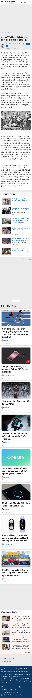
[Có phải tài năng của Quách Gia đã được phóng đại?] (6, 210)
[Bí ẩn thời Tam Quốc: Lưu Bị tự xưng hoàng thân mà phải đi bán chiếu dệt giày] (6, 241)
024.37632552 (13, 689)
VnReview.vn (14, 692)
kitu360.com (12, 658)
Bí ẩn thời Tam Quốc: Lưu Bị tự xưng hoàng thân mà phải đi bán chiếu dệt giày (20, 239)
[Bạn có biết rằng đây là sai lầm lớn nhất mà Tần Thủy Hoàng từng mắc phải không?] (6, 251)
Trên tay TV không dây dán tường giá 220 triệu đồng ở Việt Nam (20, 632)
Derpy (15, 222)
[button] (30, 2)
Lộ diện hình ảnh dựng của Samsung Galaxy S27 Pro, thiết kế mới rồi (16, 369)
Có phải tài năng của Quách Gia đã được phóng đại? (20, 209)
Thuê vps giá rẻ (6, 661)
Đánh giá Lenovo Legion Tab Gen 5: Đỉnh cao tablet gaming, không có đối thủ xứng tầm (20, 625)
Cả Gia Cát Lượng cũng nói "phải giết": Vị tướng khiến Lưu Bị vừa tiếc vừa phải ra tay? (20, 229)
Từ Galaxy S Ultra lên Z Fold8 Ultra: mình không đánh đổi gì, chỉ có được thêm (20, 618)
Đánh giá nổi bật (10, 612)
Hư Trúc (16, 203)
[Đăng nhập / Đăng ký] (26, 2)
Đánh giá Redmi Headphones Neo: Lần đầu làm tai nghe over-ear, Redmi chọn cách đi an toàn (20, 646)
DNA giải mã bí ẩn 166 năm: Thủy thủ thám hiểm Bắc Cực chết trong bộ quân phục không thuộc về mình (21, 219)
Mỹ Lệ (6, 340)
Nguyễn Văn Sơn (18, 253)
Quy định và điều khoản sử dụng (13, 695)
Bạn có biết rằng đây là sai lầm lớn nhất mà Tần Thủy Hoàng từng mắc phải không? (20, 250)
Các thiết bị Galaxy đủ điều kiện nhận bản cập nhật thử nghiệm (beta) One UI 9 (14, 471)
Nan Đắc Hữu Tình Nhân (20, 232)
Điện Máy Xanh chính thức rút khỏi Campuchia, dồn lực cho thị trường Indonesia (15, 573)
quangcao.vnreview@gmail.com (16, 687)
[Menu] (2, 2)
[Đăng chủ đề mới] (21, 2)
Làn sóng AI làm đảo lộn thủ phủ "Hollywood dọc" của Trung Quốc (14, 436)
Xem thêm (27, 652)
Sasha (6, 407)
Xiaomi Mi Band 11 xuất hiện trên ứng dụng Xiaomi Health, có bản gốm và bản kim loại (15, 538)
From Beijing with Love (20, 212)
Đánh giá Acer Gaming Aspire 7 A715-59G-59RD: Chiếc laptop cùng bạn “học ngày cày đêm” (20, 639)
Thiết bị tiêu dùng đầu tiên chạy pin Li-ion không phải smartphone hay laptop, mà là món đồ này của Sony (20, 199)
